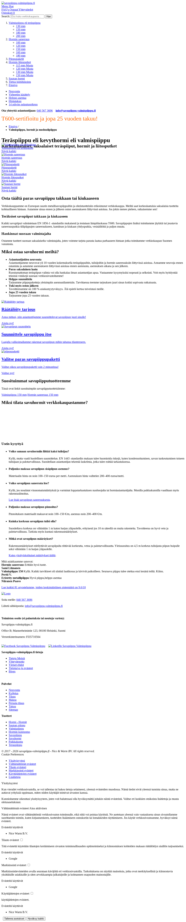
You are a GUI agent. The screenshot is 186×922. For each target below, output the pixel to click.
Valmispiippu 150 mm (14, 394)
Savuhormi (15, 738)
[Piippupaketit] (10, 164)
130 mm (20, 26)
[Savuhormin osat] (16, 326)
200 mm (20, 35)
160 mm (20, 52)
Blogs (12, 671)
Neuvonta (14, 91)
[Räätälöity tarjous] (12, 301)
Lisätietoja (15, 777)
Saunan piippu (17, 725)
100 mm (20, 42)
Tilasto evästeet (17, 767)
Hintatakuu (15, 101)
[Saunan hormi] (10, 183)
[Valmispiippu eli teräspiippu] (18, 144)
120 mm (20, 45)
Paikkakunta (16, 741)
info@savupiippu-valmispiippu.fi (76, 110)
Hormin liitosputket (20, 62)
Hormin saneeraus (19, 39)
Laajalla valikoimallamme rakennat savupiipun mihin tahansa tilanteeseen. (43, 341)
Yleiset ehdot (16, 664)
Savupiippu (15, 735)
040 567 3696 (45, 110)
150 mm (20, 29)
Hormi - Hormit (18, 722)
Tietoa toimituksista (20, 81)
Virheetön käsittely (19, 94)
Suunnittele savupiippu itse (26, 334)
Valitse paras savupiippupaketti (30, 359)
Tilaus (12, 696)
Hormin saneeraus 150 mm (42, 394)
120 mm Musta (24, 68)
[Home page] (6, 593)
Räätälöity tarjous (18, 309)
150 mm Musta (24, 75)
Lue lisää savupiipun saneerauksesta (29, 499)
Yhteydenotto (16, 661)
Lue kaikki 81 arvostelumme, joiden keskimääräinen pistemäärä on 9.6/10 (43, 587)
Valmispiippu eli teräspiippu (25, 22)
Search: (5, 16)
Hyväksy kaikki (36, 918)
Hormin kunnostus (19, 731)
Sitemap (13, 709)
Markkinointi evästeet (21, 770)
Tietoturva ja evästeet (21, 668)
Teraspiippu (15, 745)
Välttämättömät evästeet (22, 763)
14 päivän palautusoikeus (23, 104)
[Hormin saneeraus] (13, 154)
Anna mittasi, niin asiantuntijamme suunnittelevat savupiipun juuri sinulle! (43, 317)
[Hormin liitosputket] (14, 174)
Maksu (13, 699)
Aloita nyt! (7, 323)
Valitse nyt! (7, 373)
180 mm (20, 32)
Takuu (12, 706)
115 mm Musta (24, 65)
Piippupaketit (16, 58)
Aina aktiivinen (38, 808)
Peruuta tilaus (16, 703)
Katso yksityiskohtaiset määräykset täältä (32, 555)
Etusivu (13, 85)
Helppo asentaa (17, 97)
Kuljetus (13, 693)
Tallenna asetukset (14, 918)
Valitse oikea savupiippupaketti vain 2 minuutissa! (29, 366)
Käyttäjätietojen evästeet (23, 773)
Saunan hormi (17, 78)
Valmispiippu (16, 728)
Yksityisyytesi (17, 760)
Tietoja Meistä (17, 658)
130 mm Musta (24, 72)
